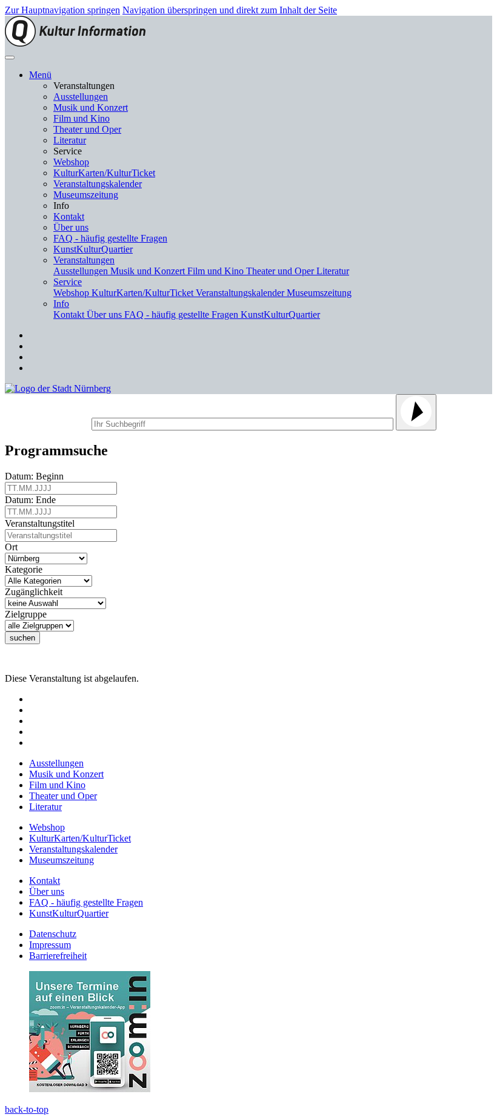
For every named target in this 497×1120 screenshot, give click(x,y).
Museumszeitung (85, 194)
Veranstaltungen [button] (84, 260)
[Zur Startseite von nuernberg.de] (58, 388)
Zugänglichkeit (36, 592)
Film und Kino (81, 118)
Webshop (71, 162)
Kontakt (68, 216)
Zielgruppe (28, 614)
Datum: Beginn (36, 476)
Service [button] (67, 282)
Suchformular (47, 422)
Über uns (70, 227)
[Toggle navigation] (10, 57)
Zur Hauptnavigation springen (62, 10)
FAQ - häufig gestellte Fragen (110, 238)
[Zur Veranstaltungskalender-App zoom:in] (89, 1089)
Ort (13, 547)
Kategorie (26, 569)
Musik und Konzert (90, 107)
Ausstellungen (80, 96)
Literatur (69, 140)
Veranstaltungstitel (42, 523)
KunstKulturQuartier (93, 249)
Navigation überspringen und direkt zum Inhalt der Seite (229, 10)
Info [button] (61, 303)
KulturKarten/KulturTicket (104, 173)
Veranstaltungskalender (97, 184)
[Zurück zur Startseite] (75, 43)
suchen (22, 637)
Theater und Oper (87, 129)
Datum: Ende (33, 500)
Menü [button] (40, 75)
